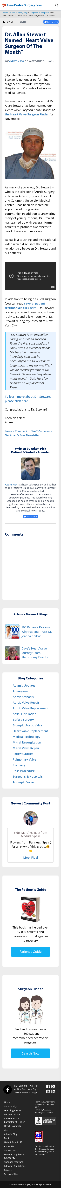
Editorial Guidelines (15, 1166)
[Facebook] (7, 1089)
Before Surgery (23, 720)
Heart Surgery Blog (18, 12)
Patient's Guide (31, 951)
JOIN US (10, 22)
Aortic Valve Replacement (30, 708)
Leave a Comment (16, 431)
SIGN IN (23, 22)
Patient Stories (23, 754)
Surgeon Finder (12, 1114)
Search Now (30, 1053)
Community (10, 1106)
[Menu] (51, 5)
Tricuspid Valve (23, 782)
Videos (7, 1130)
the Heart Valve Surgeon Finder (27, 114)
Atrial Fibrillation (24, 714)
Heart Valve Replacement (30, 731)
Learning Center (13, 1110)
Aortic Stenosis (23, 697)
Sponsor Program (13, 1161)
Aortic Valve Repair (26, 702)
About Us (9, 1146)
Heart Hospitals (12, 1126)
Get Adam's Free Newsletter (22, 435)
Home (5, 12)
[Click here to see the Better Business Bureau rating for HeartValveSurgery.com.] (47, 1120)
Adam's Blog (10, 1134)
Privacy (8, 1170)
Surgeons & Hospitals (39, 12)
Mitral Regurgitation (27, 742)
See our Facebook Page (25, 1092)
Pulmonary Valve (24, 759)
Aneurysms (20, 691)
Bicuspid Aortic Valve (27, 725)
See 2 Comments (41, 431)
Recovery (19, 765)
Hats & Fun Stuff (13, 1142)
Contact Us (10, 1150)
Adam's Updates (24, 685)
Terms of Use (11, 1174)
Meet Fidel (30, 857)
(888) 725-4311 (47, 1112)
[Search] (57, 5)
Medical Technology (26, 737)
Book (6, 1138)
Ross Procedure (24, 771)
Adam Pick (16, 61)
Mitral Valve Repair (26, 748)
